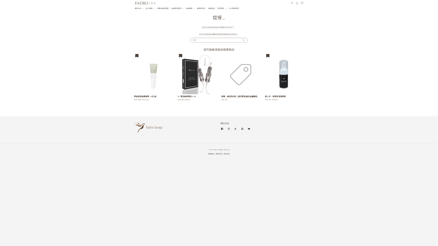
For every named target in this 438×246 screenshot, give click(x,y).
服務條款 (211, 154)
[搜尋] (244, 40)
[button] (292, 3)
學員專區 (220, 9)
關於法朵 (138, 9)
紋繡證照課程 (176, 9)
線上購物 (149, 9)
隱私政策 (219, 154)
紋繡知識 (211, 8)
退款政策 (227, 154)
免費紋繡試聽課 (163, 8)
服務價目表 (201, 8)
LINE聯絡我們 (234, 8)
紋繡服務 (189, 9)
